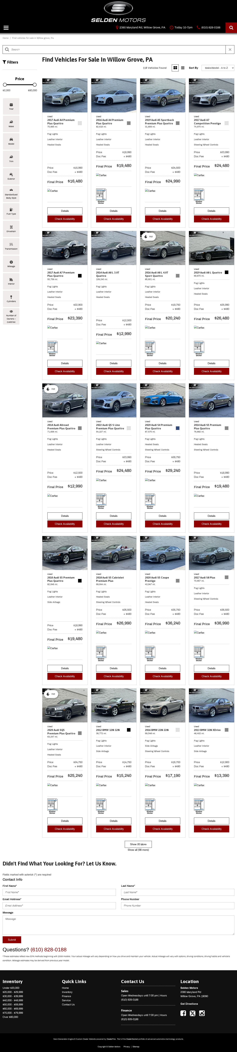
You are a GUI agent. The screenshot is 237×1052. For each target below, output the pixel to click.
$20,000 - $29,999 (13, 992)
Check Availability (65, 219)
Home (6, 38)
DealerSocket (132, 1039)
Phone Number (130, 899)
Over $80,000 (10, 1017)
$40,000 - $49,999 (13, 1000)
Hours (163, 995)
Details (65, 211)
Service (66, 1000)
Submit (12, 939)
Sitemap (136, 1047)
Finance (66, 996)
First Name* (10, 886)
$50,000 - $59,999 (13, 1004)
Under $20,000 (11, 988)
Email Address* (12, 899)
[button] (231, 28)
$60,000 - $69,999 (13, 1008)
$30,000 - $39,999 (13, 996)
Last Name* (128, 886)
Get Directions (189, 1003)
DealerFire (111, 1039)
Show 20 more (138, 844)
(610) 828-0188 (129, 999)
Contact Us (68, 1004)
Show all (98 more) (138, 849)
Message (8, 912)
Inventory (67, 992)
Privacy (127, 1047)
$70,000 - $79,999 (13, 1012)
